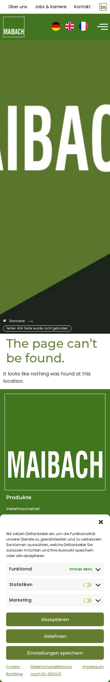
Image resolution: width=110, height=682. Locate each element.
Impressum (93, 666)
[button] (101, 522)
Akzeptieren (55, 619)
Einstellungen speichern (55, 653)
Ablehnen (55, 636)
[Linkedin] (103, 7)
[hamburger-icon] (101, 27)
